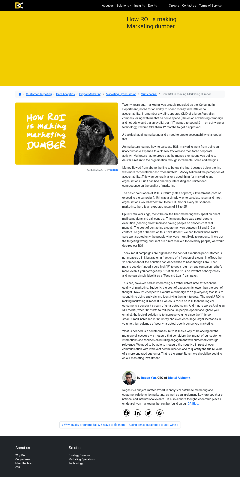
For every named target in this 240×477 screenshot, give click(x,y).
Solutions (123, 5)
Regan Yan (148, 378)
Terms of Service (210, 5)
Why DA (20, 455)
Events (152, 5)
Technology (76, 463)
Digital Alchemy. (179, 378)
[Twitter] (148, 412)
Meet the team (24, 463)
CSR (17, 467)
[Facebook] (126, 412)
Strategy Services (79, 455)
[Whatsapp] (160, 412)
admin (114, 169)
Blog (163, 5)
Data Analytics (65, 94)
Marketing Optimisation (121, 94)
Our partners (23, 459)
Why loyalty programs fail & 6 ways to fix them (94, 425)
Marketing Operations (82, 459)
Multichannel (149, 94)
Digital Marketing (90, 94)
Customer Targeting (39, 94)
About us (108, 5)
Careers (174, 5)
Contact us (189, 5)
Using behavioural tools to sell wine (152, 425)
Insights (139, 5)
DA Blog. (193, 403)
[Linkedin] (137, 412)
